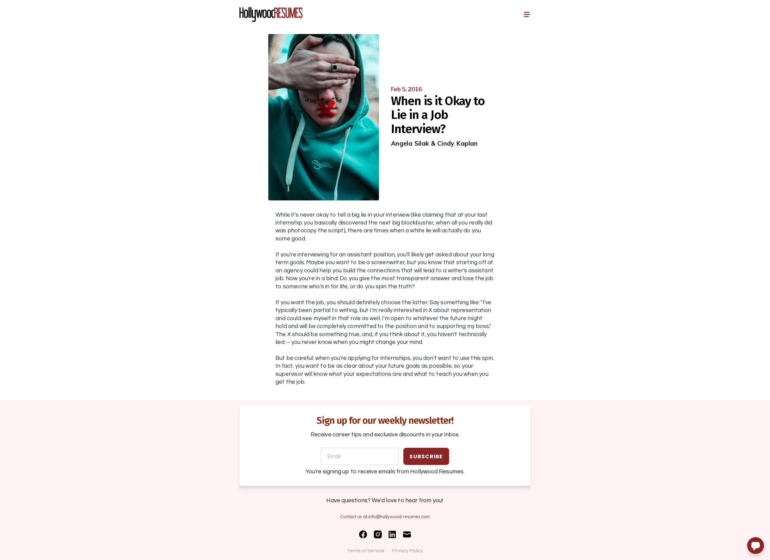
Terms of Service (366, 550)
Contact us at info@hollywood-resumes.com (385, 516)
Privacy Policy (407, 550)
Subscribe (426, 456)
